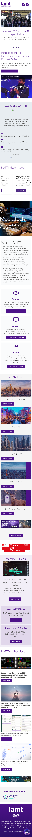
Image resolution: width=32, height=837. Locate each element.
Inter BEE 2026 (16, 478)
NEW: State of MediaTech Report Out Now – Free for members (15, 579)
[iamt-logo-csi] (5, 3)
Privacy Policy (8, 828)
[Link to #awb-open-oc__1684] (27, 4)
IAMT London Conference (16, 506)
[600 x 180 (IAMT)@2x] (16, 541)
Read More (19, 187)
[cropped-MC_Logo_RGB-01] (10, 791)
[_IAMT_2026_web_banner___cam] (16, 774)
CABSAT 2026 (16, 451)
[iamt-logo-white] (16, 804)
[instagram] (14, 812)
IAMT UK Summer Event (16, 396)
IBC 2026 (16, 423)
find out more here (16, 124)
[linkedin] (17, 812)
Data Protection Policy (21, 828)
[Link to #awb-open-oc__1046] (23, 4)
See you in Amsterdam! (16, 31)
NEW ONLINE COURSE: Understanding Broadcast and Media (16, 631)
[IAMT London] (16, 518)
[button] (13, 44)
